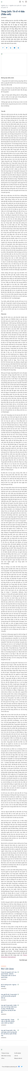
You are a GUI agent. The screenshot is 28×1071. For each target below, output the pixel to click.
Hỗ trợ (2, 1058)
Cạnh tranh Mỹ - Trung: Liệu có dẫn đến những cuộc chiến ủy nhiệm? (7, 1021)
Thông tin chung (5, 1053)
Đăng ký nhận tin (18, 1058)
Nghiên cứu (4, 5)
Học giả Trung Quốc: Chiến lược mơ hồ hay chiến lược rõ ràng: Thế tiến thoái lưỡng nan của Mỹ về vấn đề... (9, 1009)
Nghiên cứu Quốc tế (15, 5)
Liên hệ (16, 1055)
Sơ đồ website (17, 1053)
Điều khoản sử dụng (6, 1055)
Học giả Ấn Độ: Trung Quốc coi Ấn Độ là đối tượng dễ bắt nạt (9, 996)
